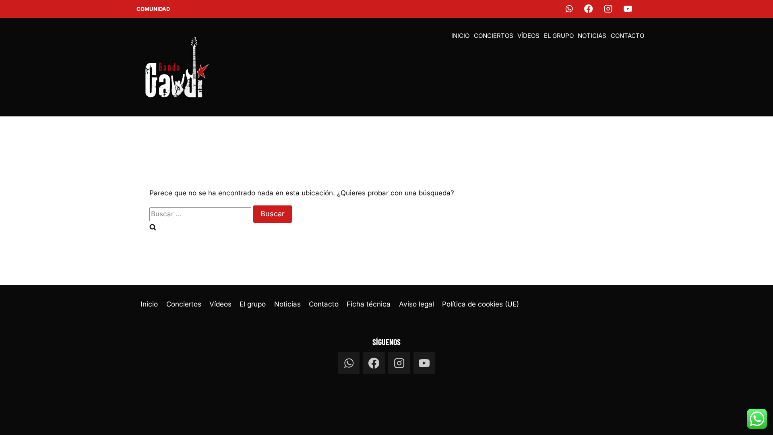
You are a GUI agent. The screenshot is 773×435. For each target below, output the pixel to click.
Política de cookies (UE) (480, 304)
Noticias (592, 35)
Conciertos (493, 35)
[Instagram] (608, 9)
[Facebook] (588, 9)
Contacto (627, 35)
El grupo (559, 35)
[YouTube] (628, 9)
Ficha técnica (369, 304)
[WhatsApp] (569, 9)
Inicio (460, 35)
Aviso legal (416, 304)
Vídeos (528, 35)
